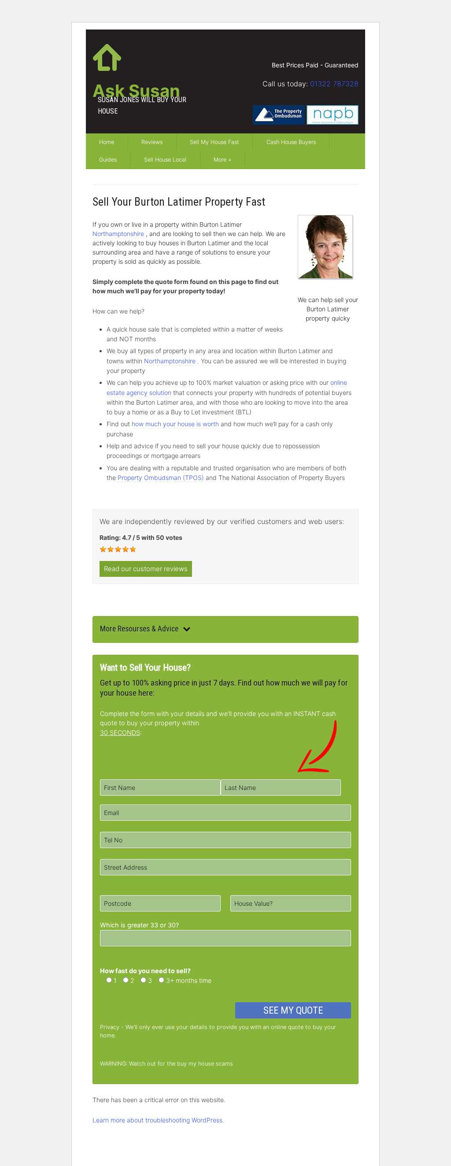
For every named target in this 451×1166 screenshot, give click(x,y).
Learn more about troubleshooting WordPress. (158, 1120)
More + (223, 159)
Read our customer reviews (146, 569)
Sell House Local (165, 159)
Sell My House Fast (214, 142)
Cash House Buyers (291, 142)
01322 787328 (334, 83)
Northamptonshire (119, 233)
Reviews (152, 142)
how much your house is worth (175, 424)
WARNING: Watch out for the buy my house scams (166, 1063)
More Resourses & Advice (139, 628)
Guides (108, 159)
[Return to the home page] (107, 56)
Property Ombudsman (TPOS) (161, 477)
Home (106, 142)
